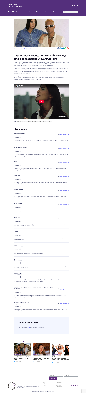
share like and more (18, 189)
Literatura (36, 354)
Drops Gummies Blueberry (20, 147)
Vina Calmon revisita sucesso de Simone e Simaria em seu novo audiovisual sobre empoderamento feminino (60, 359)
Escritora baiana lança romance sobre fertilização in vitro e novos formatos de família (41, 358)
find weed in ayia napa (19, 133)
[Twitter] (73, 386)
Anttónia (29, 121)
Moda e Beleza (56, 11)
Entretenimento (31, 11)
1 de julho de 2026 (56, 362)
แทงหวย (15, 161)
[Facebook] (71, 386)
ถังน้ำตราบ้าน (17, 217)
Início (9, 11)
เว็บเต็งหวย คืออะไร (18, 203)
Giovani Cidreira (36, 121)
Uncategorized (56, 354)
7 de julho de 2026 (18, 361)
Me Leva (44, 121)
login (29, 327)
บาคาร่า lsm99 (17, 175)
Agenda (23, 11)
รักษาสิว (15, 245)
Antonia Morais (21, 121)
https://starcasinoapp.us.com (21, 302)
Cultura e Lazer (40, 11)
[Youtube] (75, 386)
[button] (58, 48)
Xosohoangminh (18, 273)
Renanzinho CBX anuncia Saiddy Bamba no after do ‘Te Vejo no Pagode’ (21, 358)
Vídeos (49, 121)
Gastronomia (48, 11)
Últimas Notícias (16, 11)
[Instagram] (77, 386)
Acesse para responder (64, 134)
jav (14, 259)
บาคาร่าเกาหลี (17, 231)
